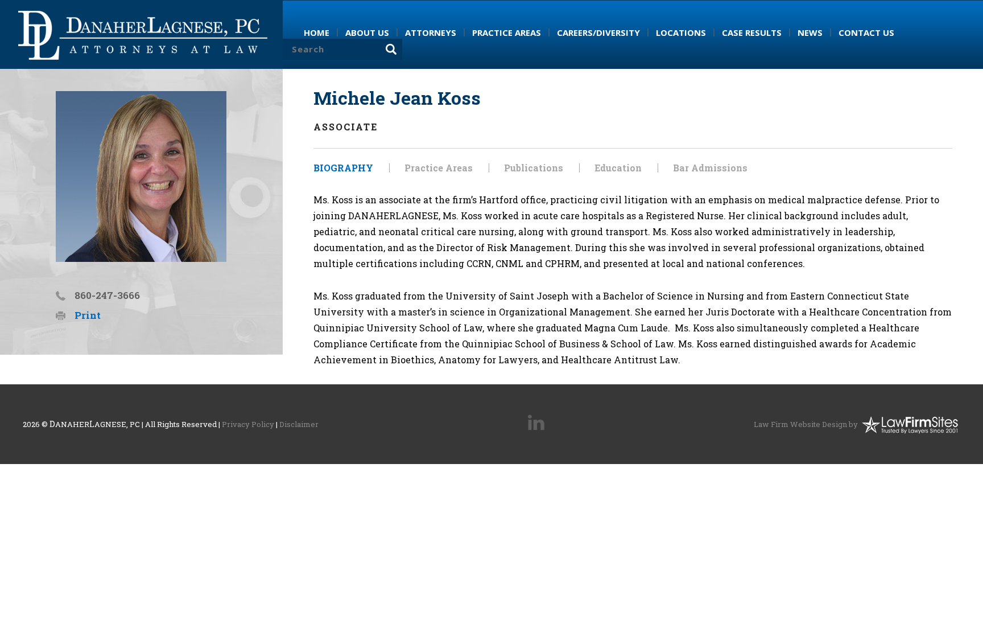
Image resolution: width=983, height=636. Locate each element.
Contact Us (866, 32)
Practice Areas (438, 168)
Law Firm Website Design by (806, 424)
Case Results (752, 32)
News (810, 32)
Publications (533, 168)
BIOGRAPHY (343, 168)
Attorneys (430, 32)
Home (316, 32)
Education (618, 168)
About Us (367, 32)
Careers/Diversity (598, 32)
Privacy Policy (248, 424)
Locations (681, 32)
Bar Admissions (710, 168)
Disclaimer (299, 424)
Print (88, 315)
